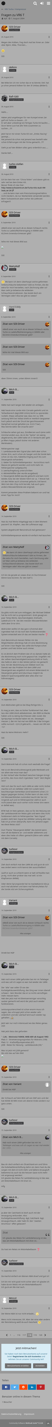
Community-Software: (26, 1423)
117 (24, 1335)
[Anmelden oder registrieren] (42, 3)
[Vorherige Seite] (7, 1335)
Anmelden (40, 1365)
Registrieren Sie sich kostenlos (27, 1356)
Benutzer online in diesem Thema (21, 1396)
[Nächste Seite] (45, 1335)
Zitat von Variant (12, 1084)
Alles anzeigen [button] (25, 933)
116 (18, 1335)
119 (35, 1335)
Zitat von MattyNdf (13, 547)
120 (40, 1335)
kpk (5, 18)
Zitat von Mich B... (13, 1137)
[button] (48, 3)
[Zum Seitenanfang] (48, 1423)
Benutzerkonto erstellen (18, 1365)
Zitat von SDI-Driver (14, 323)
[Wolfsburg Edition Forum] (3, 3)
